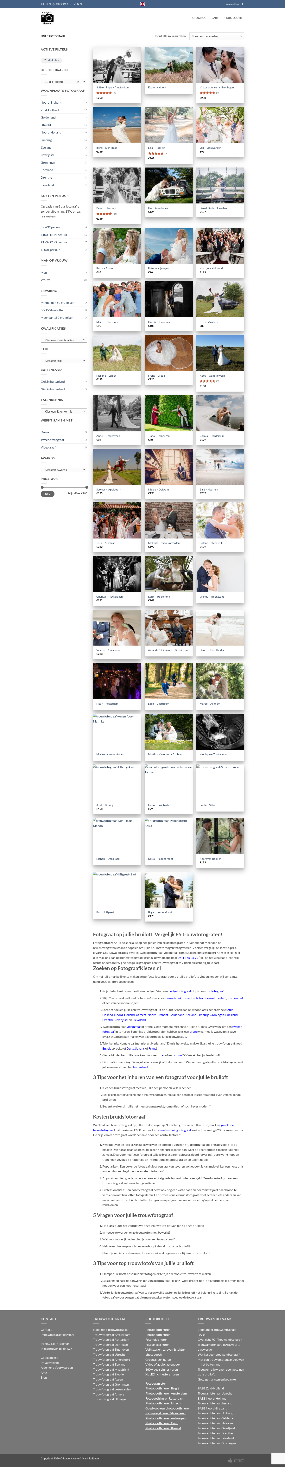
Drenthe (46, 177)
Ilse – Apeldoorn (158, 208)
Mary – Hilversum (107, 322)
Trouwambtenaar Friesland (216, 1438)
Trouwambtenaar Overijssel (216, 1428)
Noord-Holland (51, 132)
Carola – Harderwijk (212, 435)
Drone (45, 432)
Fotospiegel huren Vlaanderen (165, 1413)
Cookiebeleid (49, 1357)
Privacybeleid (50, 1362)
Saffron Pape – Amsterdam (112, 87)
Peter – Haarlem (106, 208)
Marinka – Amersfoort (109, 754)
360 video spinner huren (161, 1369)
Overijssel (47, 155)
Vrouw (45, 280)
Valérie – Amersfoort (109, 650)
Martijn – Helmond (211, 268)
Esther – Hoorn (157, 87)
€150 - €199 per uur (54, 242)
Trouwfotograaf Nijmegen (110, 1399)
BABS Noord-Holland (212, 1398)
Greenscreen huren (158, 1359)
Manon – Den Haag (107, 858)
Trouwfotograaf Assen (108, 1379)
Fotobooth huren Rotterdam (164, 1398)
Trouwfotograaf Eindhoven (111, 1349)
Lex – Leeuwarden (210, 147)
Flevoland (47, 185)
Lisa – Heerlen (156, 147)
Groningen (48, 162)
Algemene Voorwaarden (57, 1367)
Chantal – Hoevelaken (109, 596)
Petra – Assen (104, 268)
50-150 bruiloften (53, 310)
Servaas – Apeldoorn (108, 489)
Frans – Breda (156, 375)
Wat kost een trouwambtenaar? (219, 1354)
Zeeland (46, 147)
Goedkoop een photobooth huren (167, 1408)
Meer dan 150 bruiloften (57, 317)
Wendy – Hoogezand (212, 596)
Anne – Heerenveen (108, 435)
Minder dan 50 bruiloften (57, 302)
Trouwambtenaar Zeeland (215, 1403)
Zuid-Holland (52, 60)
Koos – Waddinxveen (212, 375)
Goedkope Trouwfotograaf (111, 1329)
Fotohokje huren (156, 1339)
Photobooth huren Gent (161, 1423)
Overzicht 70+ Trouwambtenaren (220, 1339)
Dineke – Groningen (160, 322)
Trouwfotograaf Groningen (111, 1384)
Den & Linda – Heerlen (213, 208)
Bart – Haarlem (209, 489)
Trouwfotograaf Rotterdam (111, 1339)
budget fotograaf (179, 991)
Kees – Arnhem (209, 322)
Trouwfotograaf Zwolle (108, 1374)
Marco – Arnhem (210, 703)
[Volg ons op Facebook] (242, 4)
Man (44, 272)
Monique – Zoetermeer (214, 754)
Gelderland (48, 117)
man (162, 1055)
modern (221, 998)
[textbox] (63, 340)
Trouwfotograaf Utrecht (109, 1354)
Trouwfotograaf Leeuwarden (112, 1389)
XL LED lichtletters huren (162, 1374)
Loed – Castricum (158, 703)
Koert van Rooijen (210, 858)
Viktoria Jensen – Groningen (217, 87)
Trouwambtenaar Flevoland (216, 1423)
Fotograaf (199, 17)
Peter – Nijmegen (158, 268)
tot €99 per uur (51, 227)
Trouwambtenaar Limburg (215, 1413)
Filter (47, 493)
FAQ (44, 1372)
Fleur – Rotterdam (107, 703)
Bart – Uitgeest (105, 912)
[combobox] (64, 81)
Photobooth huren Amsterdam (166, 1393)
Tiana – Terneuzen (159, 435)
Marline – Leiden (106, 375)
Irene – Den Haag (106, 147)
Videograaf (48, 447)
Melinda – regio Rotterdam (164, 543)
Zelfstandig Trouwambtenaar (217, 1329)
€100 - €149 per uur (54, 235)
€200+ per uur (50, 249)
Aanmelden (232, 4)
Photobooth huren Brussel (163, 1428)
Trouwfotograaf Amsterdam (111, 1334)
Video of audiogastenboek (162, 1364)
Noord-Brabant (51, 102)
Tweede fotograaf (52, 440)
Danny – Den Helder (212, 650)
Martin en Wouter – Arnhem (165, 754)
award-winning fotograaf (174, 1130)
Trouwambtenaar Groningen (217, 1443)
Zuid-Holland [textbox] (62, 81)
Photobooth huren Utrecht (163, 1403)
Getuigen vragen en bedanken (218, 1379)
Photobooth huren (157, 1329)
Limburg (46, 140)
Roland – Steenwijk (211, 543)
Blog (44, 1377)
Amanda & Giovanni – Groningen (168, 650)
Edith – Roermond (159, 596)
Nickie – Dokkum (158, 489)
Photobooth (232, 17)
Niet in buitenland (53, 389)
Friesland (47, 170)
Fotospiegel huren (157, 1344)
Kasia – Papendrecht (160, 858)
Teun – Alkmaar (105, 543)
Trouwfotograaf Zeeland (109, 1364)
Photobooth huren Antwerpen (165, 1418)
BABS (215, 17)
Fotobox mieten (156, 1383)
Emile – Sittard (208, 805)
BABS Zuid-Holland (211, 1388)
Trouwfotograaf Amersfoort (111, 1359)
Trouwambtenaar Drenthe (215, 1433)
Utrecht (46, 125)
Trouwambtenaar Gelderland (217, 1418)
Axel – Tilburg (104, 805)
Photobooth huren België (162, 1388)
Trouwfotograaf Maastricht (111, 1369)
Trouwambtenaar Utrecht (215, 1393)
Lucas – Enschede (158, 805)
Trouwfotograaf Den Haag (110, 1344)
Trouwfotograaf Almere (108, 1394)
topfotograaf (215, 991)
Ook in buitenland (53, 381)
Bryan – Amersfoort (160, 912)
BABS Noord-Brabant (212, 1408)
